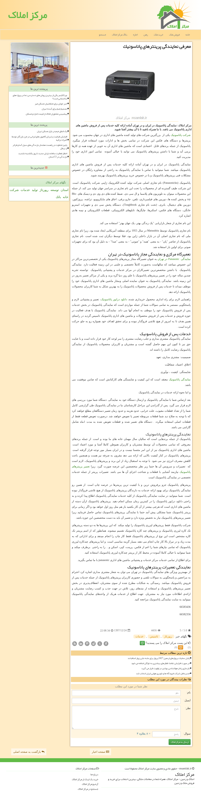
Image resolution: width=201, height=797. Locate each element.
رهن (145, 34)
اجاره (135, 34)
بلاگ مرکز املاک (119, 34)
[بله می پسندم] (142, 643)
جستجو (102, 34)
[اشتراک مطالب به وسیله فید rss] (74, 643)
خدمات (139, 636)
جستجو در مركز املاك (88, 789)
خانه (187, 34)
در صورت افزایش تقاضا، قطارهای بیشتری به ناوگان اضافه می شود (160, 663)
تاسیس (154, 636)
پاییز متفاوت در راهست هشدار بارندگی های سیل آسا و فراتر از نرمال (40, 147)
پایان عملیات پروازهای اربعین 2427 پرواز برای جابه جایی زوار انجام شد (159, 658)
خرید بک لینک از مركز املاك (85, 779)
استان (64, 190)
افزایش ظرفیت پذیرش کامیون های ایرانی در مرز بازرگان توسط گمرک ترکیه (39, 138)
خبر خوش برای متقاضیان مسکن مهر (51, 103)
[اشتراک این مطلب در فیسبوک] (106, 643)
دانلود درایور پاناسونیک (114, 299)
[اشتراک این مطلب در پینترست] (87, 643)
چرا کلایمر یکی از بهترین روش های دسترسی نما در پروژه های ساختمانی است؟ (40, 97)
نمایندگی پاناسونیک (180, 379)
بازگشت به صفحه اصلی (27, 751)
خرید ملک (158, 34)
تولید (35, 190)
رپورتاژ (168, 636)
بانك (58, 197)
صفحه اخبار (99, 751)
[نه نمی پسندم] (180, 647)
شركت (14, 190)
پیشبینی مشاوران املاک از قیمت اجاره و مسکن (46, 114)
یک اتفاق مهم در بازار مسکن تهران (52, 131)
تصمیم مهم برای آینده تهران (54, 109)
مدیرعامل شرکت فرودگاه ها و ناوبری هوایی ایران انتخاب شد (163, 673)
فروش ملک (174, 34)
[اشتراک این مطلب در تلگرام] (93, 643)
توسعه (54, 190)
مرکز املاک (27, 14)
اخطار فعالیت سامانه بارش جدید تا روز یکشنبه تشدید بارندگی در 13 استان (42, 155)
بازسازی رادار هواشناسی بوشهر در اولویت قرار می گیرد (165, 668)
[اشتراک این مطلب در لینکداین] (81, 643)
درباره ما (94, 774)
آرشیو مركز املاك (90, 784)
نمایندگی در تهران (174, 259)
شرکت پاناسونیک (181, 135)
